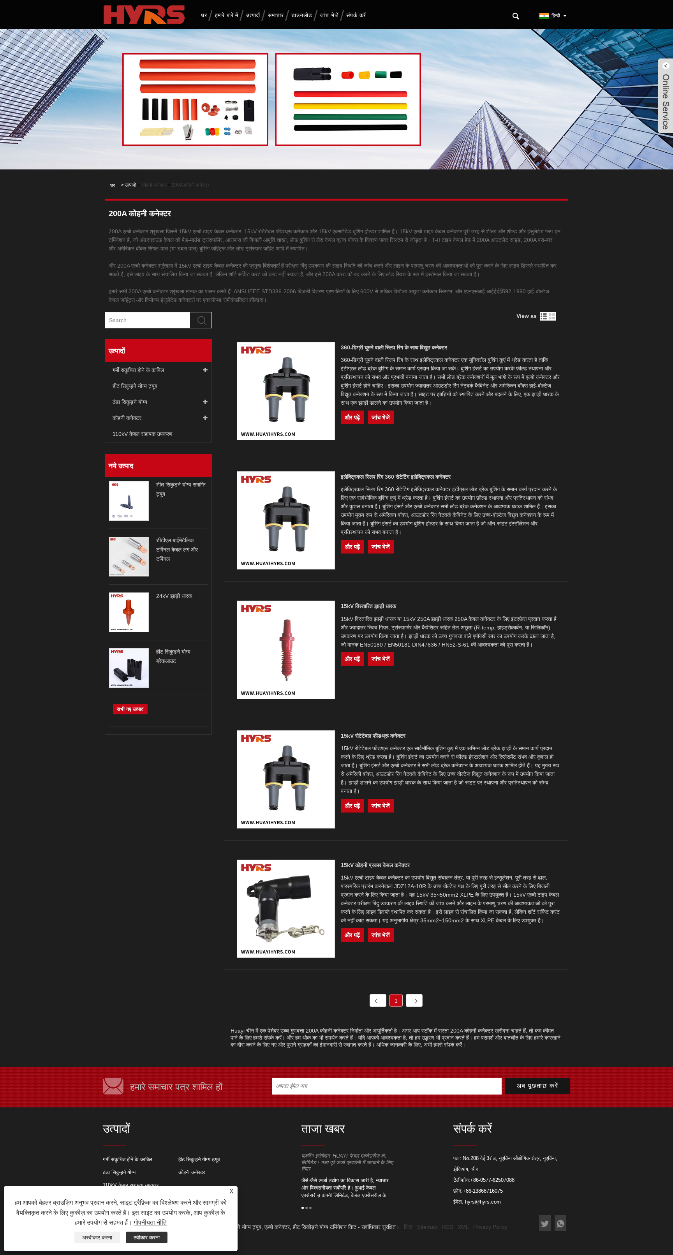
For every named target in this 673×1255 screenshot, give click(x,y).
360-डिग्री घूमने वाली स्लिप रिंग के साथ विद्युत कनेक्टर (394, 347)
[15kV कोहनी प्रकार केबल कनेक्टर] (286, 910)
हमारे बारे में (226, 15)
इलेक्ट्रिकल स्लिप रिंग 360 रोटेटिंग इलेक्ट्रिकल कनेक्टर (396, 477)
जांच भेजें (329, 15)
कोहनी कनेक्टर (154, 185)
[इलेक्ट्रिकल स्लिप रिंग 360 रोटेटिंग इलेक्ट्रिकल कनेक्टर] (286, 521)
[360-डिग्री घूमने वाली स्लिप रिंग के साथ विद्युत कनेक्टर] (286, 392)
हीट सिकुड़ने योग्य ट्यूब (135, 386)
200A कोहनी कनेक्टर (190, 185)
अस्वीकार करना (97, 1237)
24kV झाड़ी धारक (174, 596)
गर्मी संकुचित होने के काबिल (138, 370)
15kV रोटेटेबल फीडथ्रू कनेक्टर (373, 736)
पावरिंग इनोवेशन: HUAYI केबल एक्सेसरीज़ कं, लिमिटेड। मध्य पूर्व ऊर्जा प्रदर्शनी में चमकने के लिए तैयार (347, 1162)
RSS (447, 1227)
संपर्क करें (356, 15)
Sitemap (427, 1227)
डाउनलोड (301, 15)
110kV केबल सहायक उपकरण (143, 434)
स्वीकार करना (147, 1237)
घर (204, 15)
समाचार (276, 15)
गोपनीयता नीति (150, 1222)
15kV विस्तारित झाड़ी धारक (368, 606)
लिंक (408, 1227)
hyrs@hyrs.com (483, 1202)
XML (463, 1227)
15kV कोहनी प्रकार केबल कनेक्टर (375, 865)
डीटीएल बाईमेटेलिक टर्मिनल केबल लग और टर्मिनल (177, 549)
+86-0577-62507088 (492, 1180)
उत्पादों (253, 15)
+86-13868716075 (483, 1191)
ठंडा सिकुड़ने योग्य (130, 402)
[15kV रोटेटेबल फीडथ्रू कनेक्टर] (286, 780)
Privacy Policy (490, 1227)
